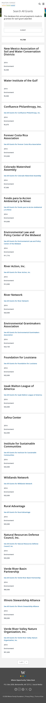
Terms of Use (39, 696)
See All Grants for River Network (16, 301)
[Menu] (43, 4)
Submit (23, 30)
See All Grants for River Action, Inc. (17, 272)
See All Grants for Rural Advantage (17, 512)
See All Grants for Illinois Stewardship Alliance (21, 606)
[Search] (40, 4)
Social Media (37, 684)
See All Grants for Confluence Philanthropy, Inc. (22, 113)
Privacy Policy (29, 696)
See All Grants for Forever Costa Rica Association (22, 144)
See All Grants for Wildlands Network (18, 484)
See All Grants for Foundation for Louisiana (20, 363)
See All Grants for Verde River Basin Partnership (22, 578)
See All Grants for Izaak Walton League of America (23, 395)
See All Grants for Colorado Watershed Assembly (22, 176)
